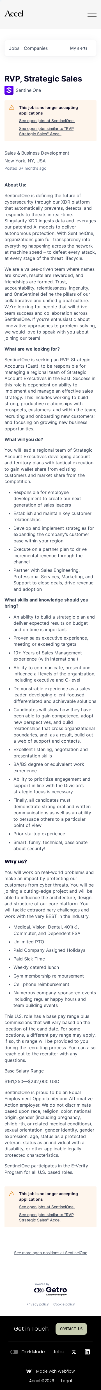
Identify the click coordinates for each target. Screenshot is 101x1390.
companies (36, 48)
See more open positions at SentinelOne (50, 1252)
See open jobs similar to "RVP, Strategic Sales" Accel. (47, 131)
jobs (14, 48)
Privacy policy (37, 1304)
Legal (66, 1381)
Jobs (58, 1352)
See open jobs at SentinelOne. (47, 120)
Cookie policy (64, 1304)
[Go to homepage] (13, 13)
